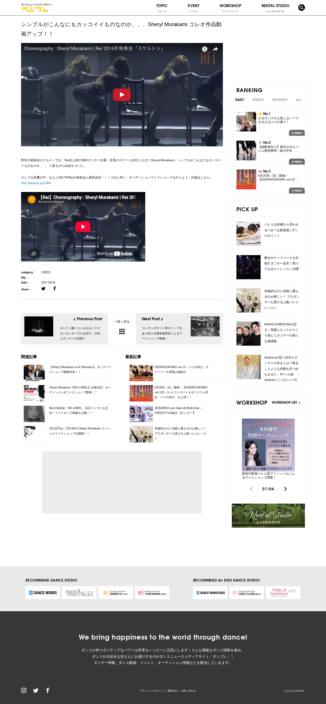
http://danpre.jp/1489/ (36, 183)
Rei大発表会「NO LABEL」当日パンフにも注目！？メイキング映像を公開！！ (78, 410)
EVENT (193, 7)
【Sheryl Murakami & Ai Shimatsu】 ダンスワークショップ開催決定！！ (80, 369)
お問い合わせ (188, 690)
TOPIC (162, 7)
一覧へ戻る (122, 321)
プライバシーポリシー (151, 690)
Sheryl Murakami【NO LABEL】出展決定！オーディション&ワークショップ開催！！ (80, 390)
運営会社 (172, 690)
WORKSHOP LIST (285, 402)
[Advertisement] (86, 482)
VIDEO (45, 272)
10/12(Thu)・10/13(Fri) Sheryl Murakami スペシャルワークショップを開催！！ (79, 431)
